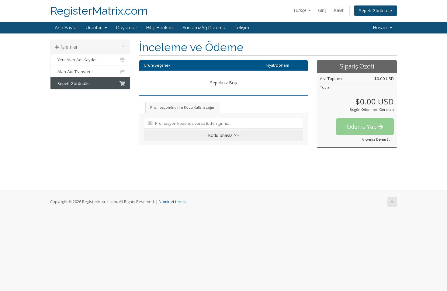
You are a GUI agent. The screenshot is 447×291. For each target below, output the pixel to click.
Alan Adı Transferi (73, 71)
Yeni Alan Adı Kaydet (76, 59)
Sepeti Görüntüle (375, 10)
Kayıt (339, 10)
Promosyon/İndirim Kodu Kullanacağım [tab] (182, 107)
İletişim (241, 27)
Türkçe (300, 10)
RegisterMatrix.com (99, 10)
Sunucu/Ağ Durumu (203, 27)
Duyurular (126, 27)
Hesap (381, 27)
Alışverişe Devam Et (376, 139)
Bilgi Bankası (159, 27)
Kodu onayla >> (223, 135)
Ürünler (95, 27)
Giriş (322, 10)
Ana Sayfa (66, 27)
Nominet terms (172, 201)
